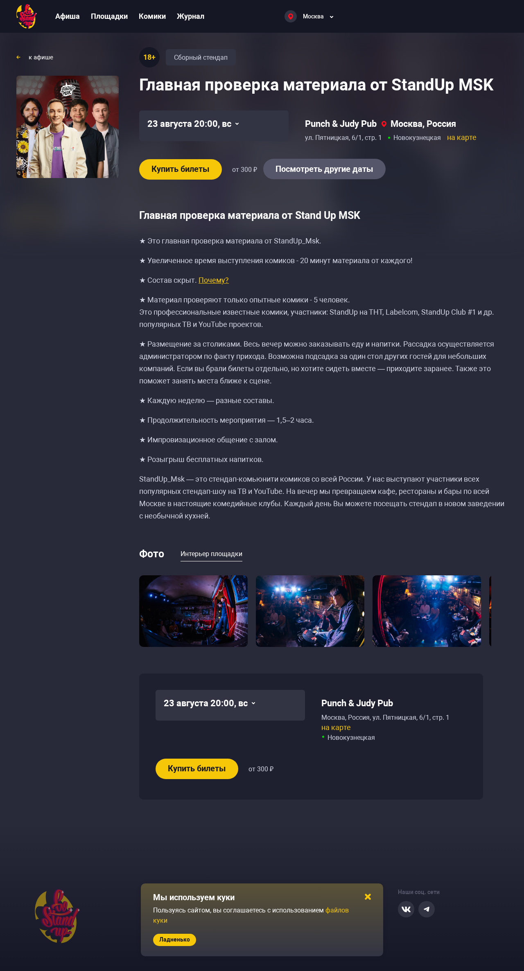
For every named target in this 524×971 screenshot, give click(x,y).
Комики (152, 16)
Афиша (67, 16)
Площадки (109, 16)
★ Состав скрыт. (184, 280)
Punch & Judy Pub (341, 124)
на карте (462, 137)
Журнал (190, 16)
